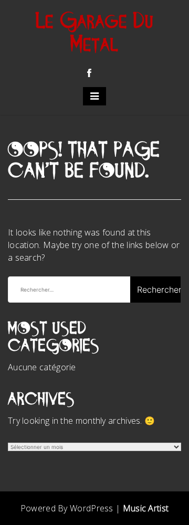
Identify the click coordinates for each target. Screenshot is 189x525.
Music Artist (146, 508)
